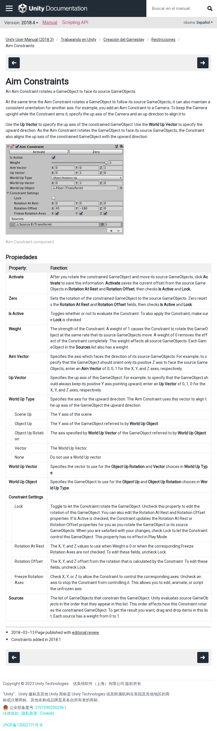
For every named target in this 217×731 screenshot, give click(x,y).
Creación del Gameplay (123, 39)
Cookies (47, 713)
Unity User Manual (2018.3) (30, 39)
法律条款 (11, 713)
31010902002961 (50, 707)
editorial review (85, 632)
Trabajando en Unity (78, 39)
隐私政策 (29, 713)
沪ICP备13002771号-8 (22, 725)
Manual (49, 22)
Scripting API (75, 22)
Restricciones (163, 39)
